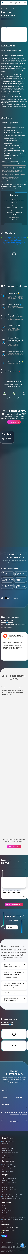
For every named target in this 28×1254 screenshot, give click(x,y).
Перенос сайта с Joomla (9, 1189)
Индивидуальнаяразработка (13, 817)
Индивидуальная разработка (10, 1152)
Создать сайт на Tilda (8, 1155)
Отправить (14, 1121)
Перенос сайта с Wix (8, 1185)
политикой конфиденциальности (18, 1114)
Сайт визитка (5, 1143)
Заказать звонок (14, 422)
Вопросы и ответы (7, 1210)
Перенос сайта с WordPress (9, 1187)
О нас (3, 1205)
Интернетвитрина (10, 748)
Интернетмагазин (10, 794)
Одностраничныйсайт (13, 703)
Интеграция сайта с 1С (8, 1180)
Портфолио (5, 1208)
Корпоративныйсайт (13, 771)
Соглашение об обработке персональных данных (13, 1220)
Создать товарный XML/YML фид (11, 1198)
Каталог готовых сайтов (14, 904)
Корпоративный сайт (8, 1148)
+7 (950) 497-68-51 (10, 1228)
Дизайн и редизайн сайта (9, 1178)
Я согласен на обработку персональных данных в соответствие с (14, 1113)
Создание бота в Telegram (9, 1196)
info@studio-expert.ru (9, 1230)
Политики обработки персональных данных (14, 1217)
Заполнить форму (14, 846)
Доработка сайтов (7, 1169)
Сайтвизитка (10, 726)
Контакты (5, 1225)
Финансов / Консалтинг (11, 892)
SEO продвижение (7, 1164)
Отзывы (4, 1214)
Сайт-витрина (6, 1146)
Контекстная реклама (8, 1171)
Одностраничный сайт (8, 1141)
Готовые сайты (6, 861)
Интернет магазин (7, 1150)
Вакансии (4, 1212)
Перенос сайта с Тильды (9, 1191)
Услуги (5, 1175)
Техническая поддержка (9, 1166)
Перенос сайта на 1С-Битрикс (10, 1182)
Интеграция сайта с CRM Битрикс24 (12, 1194)
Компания (6, 1202)
